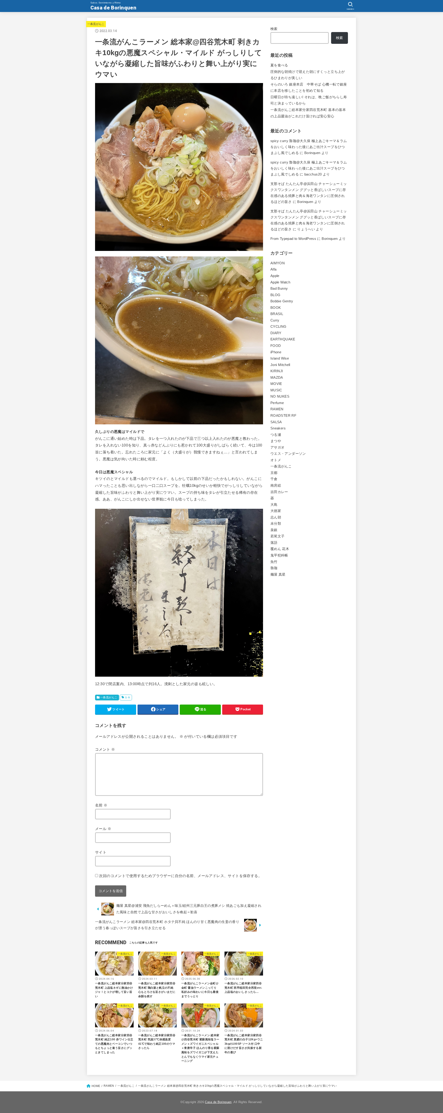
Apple (274, 276)
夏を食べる (279, 65)
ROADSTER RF (283, 415)
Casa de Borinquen (113, 8)
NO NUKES (279, 396)
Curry (274, 320)
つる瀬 (275, 435)
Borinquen (305, 202)
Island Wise (279, 358)
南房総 (275, 485)
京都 (274, 473)
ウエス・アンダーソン (288, 453)
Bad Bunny (279, 288)
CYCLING (278, 326)
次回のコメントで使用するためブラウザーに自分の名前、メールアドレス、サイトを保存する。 (180, 876)
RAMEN (277, 409)
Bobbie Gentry (281, 301)
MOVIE (276, 384)
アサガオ (277, 447)
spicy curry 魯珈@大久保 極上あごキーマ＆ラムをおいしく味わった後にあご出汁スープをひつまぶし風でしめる (308, 147)
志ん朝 (275, 517)
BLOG (275, 295)
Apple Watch (280, 282)
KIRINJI (276, 371)
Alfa (273, 269)
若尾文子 (277, 536)
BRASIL (276, 314)
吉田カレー (279, 492)
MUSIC (276, 390)
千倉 (274, 479)
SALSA (276, 422)
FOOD (275, 346)
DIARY (275, 333)
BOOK (275, 307)
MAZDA (276, 377)
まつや (275, 441)
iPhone (275, 352)
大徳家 (275, 511)
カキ (127, 697)
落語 (274, 543)
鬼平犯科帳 (279, 555)
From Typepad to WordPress (293, 239)
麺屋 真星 (278, 574)
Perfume (277, 403)
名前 (101, 805)
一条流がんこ (96, 24)
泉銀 (274, 530)
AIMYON (277, 263)
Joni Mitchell (280, 365)
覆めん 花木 (279, 549)
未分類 (275, 523)
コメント (105, 749)
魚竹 (274, 562)
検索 (274, 29)
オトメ (275, 460)
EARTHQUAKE (282, 339)
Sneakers (278, 428)
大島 (274, 504)
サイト (100, 852)
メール (103, 829)
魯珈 (274, 568)
